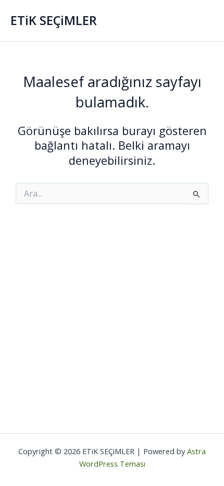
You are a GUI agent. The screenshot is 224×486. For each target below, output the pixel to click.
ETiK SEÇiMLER (53, 20)
